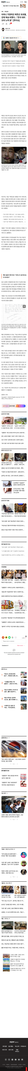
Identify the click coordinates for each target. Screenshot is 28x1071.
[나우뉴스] (5, 2)
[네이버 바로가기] (19, 1059)
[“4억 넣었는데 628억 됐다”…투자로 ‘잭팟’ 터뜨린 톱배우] (24, 855)
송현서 (6, 28)
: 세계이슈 (5, 918)
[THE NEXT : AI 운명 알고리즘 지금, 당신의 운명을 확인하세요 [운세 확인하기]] (14, 406)
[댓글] (10, 23)
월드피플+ (10, 1046)
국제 (2, 11)
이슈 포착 (3, 793)
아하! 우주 (4, 1050)
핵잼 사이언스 (17, 1050)
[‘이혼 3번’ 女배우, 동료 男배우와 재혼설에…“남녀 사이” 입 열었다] (24, 863)
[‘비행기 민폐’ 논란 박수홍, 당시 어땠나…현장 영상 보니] (24, 872)
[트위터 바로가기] (9, 1059)
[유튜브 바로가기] (12, 1059)
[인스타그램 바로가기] (15, 1059)
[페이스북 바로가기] (6, 1059)
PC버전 (24, 1064)
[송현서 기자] (3, 29)
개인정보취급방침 (14, 1064)
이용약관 (7, 1064)
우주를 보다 (23, 1046)
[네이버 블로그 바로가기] (22, 1059)
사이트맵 (19, 1064)
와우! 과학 (11, 1050)
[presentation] (11, 764)
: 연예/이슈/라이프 (7, 849)
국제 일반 (6, 11)
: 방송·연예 (5, 883)
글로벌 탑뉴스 (4, 738)
